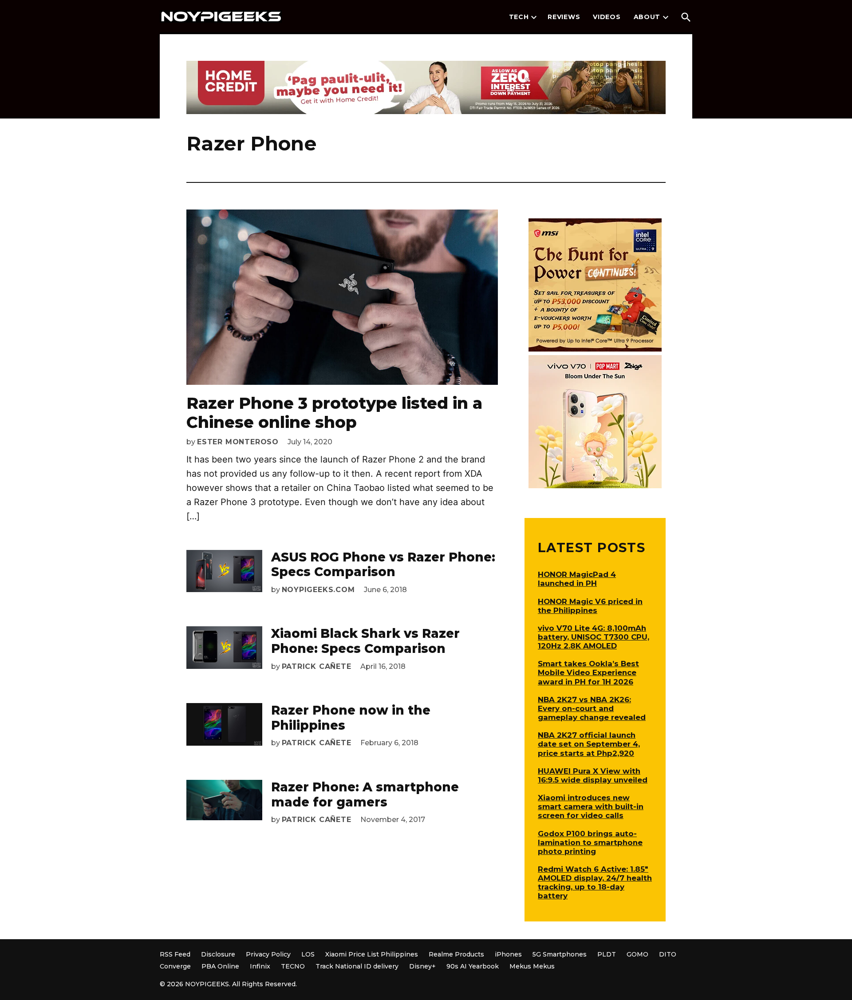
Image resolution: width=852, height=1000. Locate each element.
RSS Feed (175, 954)
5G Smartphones (559, 954)
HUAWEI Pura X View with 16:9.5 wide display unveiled (592, 775)
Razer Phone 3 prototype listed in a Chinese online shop (334, 412)
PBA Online (220, 966)
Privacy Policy (268, 954)
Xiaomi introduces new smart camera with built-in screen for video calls (590, 806)
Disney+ (422, 966)
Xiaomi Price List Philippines (371, 954)
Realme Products (456, 954)
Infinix (260, 966)
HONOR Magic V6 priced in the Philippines (590, 606)
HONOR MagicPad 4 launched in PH (577, 579)
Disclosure (218, 954)
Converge (175, 966)
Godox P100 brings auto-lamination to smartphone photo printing (590, 842)
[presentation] (534, 17)
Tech (519, 17)
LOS (308, 954)
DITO (667, 954)
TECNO (293, 966)
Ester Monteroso (238, 442)
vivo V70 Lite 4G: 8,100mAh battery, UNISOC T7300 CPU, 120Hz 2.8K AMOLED (593, 637)
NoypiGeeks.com (318, 589)
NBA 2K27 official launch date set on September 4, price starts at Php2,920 (589, 744)
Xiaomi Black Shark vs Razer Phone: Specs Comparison (365, 641)
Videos (606, 17)
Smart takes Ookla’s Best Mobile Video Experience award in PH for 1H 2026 (588, 672)
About (647, 17)
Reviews (564, 17)
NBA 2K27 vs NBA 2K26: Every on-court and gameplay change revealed (592, 708)
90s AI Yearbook (472, 966)
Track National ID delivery (357, 966)
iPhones (508, 954)
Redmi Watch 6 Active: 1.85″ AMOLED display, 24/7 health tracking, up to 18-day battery (595, 882)
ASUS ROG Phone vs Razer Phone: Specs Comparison (383, 564)
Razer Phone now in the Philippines (350, 718)
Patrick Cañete (316, 666)
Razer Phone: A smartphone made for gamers (365, 794)
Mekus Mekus (532, 966)
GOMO (637, 954)
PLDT (606, 954)
